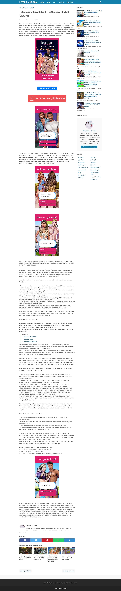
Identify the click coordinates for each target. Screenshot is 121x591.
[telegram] (69, 540)
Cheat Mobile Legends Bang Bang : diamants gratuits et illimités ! (91, 32)
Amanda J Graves (89, 131)
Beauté (80, 177)
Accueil (46, 582)
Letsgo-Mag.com (28, 2)
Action (81, 157)
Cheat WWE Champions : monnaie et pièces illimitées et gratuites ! (92, 72)
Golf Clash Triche (28, 339)
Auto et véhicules (83, 167)
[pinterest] (47, 540)
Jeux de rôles (95, 177)
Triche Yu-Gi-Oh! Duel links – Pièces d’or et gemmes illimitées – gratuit (92, 42)
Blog (54, 2)
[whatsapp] (58, 540)
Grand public (95, 170)
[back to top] (117, 587)
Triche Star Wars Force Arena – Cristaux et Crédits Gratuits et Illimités (92, 104)
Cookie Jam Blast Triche (30, 337)
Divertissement (96, 167)
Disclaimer (51, 582)
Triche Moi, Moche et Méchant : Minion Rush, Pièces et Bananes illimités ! (92, 22)
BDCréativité (82, 175)
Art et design (82, 165)
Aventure (82, 170)
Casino (93, 162)
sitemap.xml (74, 582)
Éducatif (94, 179)
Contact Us (66, 582)
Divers (93, 165)
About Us (70, 2)
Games (49, 2)
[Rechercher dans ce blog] (101, 2)
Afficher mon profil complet (89, 147)
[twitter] (36, 540)
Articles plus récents (25, 571)
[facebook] (24, 540)
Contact (61, 2)
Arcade (81, 162)
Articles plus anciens (68, 571)
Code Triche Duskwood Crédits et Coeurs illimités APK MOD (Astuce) (93, 12)
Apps (81, 160)
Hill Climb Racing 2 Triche (30, 341)
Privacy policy (58, 582)
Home (42, 2)
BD (79, 172)
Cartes (93, 160)
